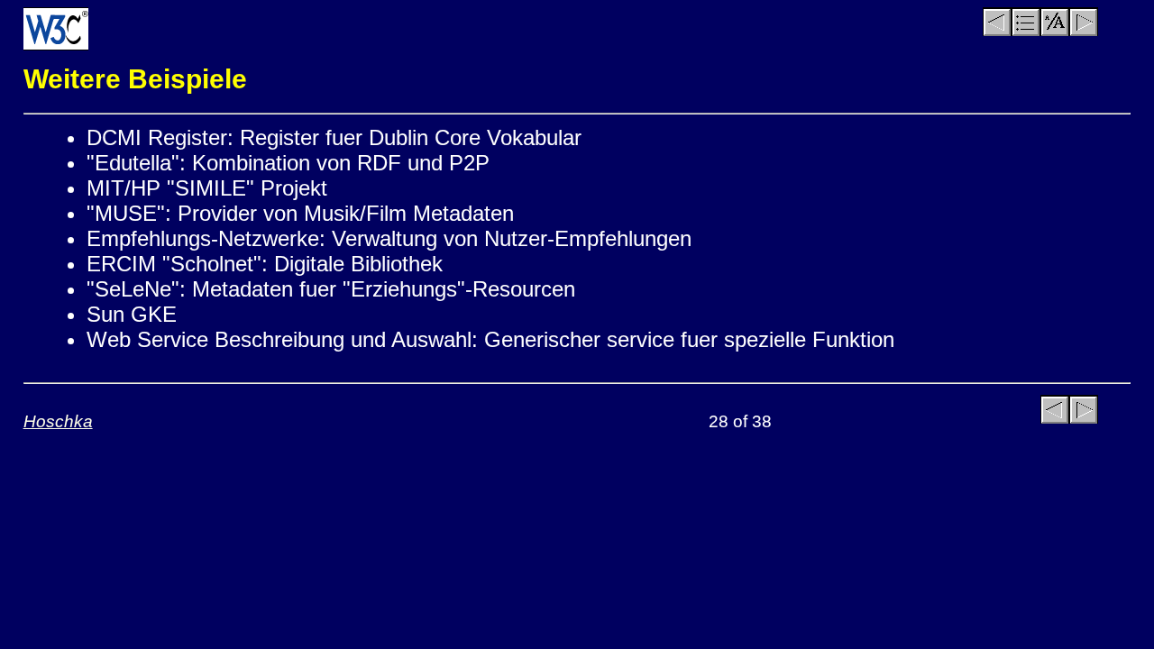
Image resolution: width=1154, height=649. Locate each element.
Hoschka (58, 421)
